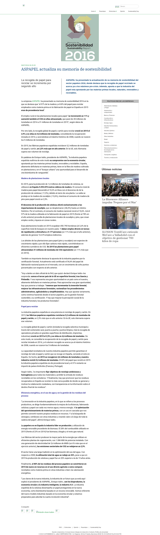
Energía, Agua (108, 123)
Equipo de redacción (82, 532)
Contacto (91, 532)
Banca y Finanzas (109, 115)
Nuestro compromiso (58, 532)
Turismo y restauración (111, 157)
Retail (106, 139)
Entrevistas (112, 11)
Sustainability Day (133, 11)
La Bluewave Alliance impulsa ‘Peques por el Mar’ (119, 201)
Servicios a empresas (110, 145)
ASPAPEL (36, 101)
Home (93, 11)
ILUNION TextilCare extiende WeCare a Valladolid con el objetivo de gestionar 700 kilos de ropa (120, 236)
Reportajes (102, 11)
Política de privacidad (101, 532)
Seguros (106, 142)
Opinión (122, 11)
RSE (60, 527)
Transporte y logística (110, 154)
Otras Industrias (108, 136)
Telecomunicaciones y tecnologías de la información (110, 149)
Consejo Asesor (70, 532)
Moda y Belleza (108, 133)
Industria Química (109, 130)
